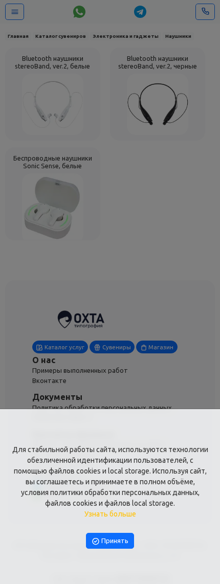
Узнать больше (110, 514)
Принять (114, 540)
